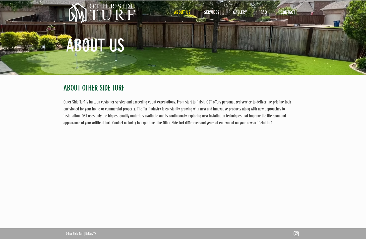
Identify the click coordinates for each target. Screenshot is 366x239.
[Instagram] (296, 233)
